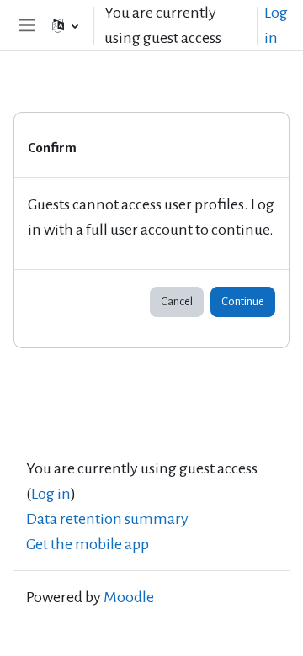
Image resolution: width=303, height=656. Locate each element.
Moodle (129, 597)
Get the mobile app (87, 544)
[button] (65, 25)
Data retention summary (107, 519)
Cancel (177, 301)
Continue (242, 301)
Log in (276, 25)
